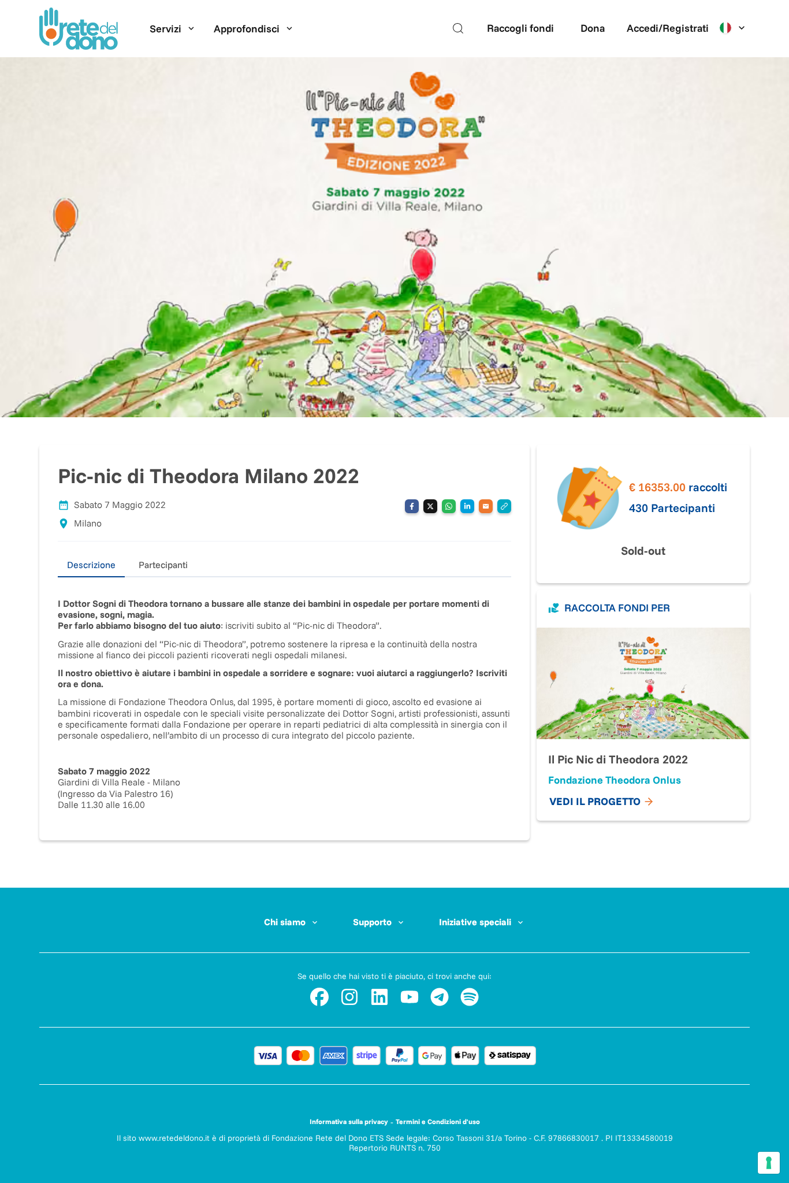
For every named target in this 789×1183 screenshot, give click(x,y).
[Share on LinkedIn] (467, 506)
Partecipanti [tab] (163, 564)
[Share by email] (486, 506)
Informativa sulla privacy (349, 1121)
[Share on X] (430, 506)
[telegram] (439, 996)
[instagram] (349, 996)
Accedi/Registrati (668, 28)
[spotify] (469, 996)
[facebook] (319, 996)
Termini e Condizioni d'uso (438, 1121)
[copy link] (504, 506)
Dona (592, 28)
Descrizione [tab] (91, 564)
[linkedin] (379, 996)
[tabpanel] (284, 693)
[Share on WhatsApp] (449, 506)
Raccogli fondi (520, 28)
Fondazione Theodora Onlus (614, 780)
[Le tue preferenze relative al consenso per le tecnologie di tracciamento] (769, 1163)
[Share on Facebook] (412, 506)
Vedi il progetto (595, 801)
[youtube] (409, 996)
